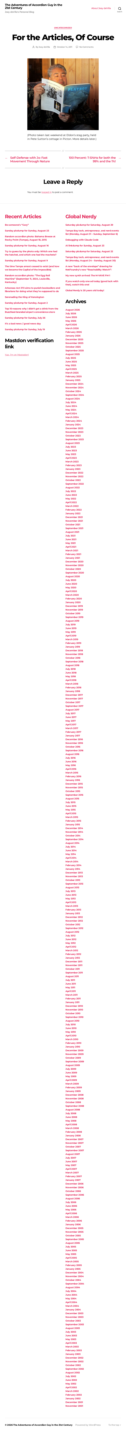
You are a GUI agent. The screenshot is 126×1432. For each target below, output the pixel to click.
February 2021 (73, 554)
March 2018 (71, 683)
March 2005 (72, 1261)
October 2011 (72, 969)
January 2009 (73, 1091)
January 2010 (72, 1046)
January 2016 (72, 780)
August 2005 (72, 1243)
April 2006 (71, 1213)
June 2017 (70, 717)
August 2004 (72, 1287)
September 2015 (74, 795)
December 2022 (74, 472)
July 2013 (70, 891)
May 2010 (70, 1032)
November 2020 (74, 565)
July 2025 (70, 358)
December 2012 (74, 917)
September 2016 (74, 750)
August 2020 (72, 576)
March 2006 (72, 1217)
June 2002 (71, 1380)
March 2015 (71, 817)
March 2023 (72, 461)
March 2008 (72, 1128)
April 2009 (71, 1080)
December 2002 (74, 1357)
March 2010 (71, 1039)
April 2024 (71, 413)
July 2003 (70, 1332)
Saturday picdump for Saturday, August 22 (89, 251)
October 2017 (72, 702)
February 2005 (73, 1265)
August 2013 (72, 887)
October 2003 (73, 1320)
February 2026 (73, 332)
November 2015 (74, 787)
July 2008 (70, 1113)
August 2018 (72, 665)
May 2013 (70, 898)
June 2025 (71, 361)
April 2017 (70, 724)
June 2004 (71, 1295)
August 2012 (72, 932)
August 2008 (72, 1109)
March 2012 (71, 950)
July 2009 (70, 1069)
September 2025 (74, 350)
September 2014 (74, 839)
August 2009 (72, 1065)
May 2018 (70, 676)
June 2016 (70, 761)
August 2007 (72, 1154)
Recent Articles (23, 216)
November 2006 (74, 1187)
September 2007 (74, 1150)
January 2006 (73, 1224)
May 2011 (70, 987)
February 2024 (73, 421)
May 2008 (70, 1120)
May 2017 (70, 721)
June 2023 (71, 450)
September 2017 (74, 706)
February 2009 (73, 1087)
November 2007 (74, 1143)
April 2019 (70, 635)
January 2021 (72, 558)
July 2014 (70, 846)
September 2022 (74, 484)
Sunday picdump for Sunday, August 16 (26, 245)
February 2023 (73, 465)
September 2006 (74, 1195)
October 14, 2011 (64, 47)
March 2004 (72, 1306)
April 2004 (71, 1302)
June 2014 (71, 850)
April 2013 (70, 902)
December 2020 (74, 561)
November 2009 (74, 1054)
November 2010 (74, 1009)
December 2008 (74, 1095)
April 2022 (71, 502)
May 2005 (70, 1254)
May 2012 (70, 943)
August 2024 (72, 398)
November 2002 (74, 1361)
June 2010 (71, 1028)
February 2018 (73, 687)
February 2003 (73, 1350)
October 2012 (72, 924)
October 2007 (73, 1146)
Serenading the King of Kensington (24, 297)
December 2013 (74, 872)
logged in (46, 192)
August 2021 (72, 532)
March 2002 (72, 1391)
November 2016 (74, 743)
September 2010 (74, 1017)
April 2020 (71, 591)
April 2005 (71, 1257)
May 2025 (70, 365)
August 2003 (72, 1328)
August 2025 (72, 354)
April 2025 (71, 369)
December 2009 (74, 1050)
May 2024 (70, 409)
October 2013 (72, 880)
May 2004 (70, 1298)
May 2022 (70, 498)
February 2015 (73, 821)
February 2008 (73, 1132)
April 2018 (70, 680)
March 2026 (72, 328)
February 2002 (73, 1394)
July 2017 (70, 713)
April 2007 (71, 1169)
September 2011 (74, 972)
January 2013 (72, 913)
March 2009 (72, 1083)
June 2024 (71, 406)
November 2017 (74, 698)
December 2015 (74, 783)
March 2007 (72, 1172)
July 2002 (70, 1376)
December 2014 (74, 828)
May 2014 (70, 854)
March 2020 (72, 595)
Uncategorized (63, 28)
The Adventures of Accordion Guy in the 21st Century (33, 6)
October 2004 (73, 1280)
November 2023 (74, 432)
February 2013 (73, 909)
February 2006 (73, 1220)
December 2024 (74, 384)
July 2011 (70, 980)
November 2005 (74, 1232)
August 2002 (72, 1372)
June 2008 (71, 1117)
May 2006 (70, 1209)
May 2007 (70, 1165)
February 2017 (73, 732)
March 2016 (71, 772)
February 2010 (73, 1043)
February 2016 (73, 776)
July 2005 (70, 1246)
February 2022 (73, 509)
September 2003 (74, 1324)
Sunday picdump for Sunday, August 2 (26, 303)
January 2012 (72, 958)
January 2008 (73, 1135)
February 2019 (73, 643)
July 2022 (70, 491)
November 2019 (74, 609)
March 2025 (72, 372)
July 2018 (70, 669)
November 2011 (73, 965)
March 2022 (72, 506)
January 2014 (72, 869)
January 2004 (73, 1309)
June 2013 (70, 895)
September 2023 (74, 439)
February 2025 (73, 376)
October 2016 (72, 746)
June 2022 (71, 495)
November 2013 (74, 876)
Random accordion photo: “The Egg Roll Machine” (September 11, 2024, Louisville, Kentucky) (27, 279)
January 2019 (72, 646)
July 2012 (70, 935)
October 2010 (72, 1013)
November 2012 (74, 920)
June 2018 (71, 672)
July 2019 (70, 624)
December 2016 (74, 739)
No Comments (86, 47)
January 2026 (72, 335)
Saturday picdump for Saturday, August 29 (89, 225)
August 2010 (72, 1020)
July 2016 (70, 758)
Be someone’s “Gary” (17, 225)
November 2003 (74, 1317)
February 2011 (73, 998)
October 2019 (72, 613)
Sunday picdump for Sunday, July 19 (25, 329)
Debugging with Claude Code (81, 239)
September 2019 (74, 617)
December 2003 (74, 1313)
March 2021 (71, 550)
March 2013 (71, 906)
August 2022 (72, 487)
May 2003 (70, 1339)
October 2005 (73, 1235)
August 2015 (72, 798)
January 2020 (73, 602)
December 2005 (74, 1228)
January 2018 (72, 691)
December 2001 (74, 1402)
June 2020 (71, 584)
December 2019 (74, 606)
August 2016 (72, 754)
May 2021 (70, 543)
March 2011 (71, 995)
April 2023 (71, 458)
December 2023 (74, 428)
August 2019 (72, 621)
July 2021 (70, 535)
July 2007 (70, 1157)
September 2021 (74, 528)
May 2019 (70, 632)
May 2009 (70, 1076)
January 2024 (73, 424)
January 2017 (72, 735)
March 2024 (72, 417)
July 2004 (70, 1291)
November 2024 (74, 387)
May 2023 (70, 454)
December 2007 (74, 1139)
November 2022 (74, 476)
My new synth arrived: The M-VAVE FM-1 (87, 275)
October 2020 (73, 569)
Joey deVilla (44, 47)
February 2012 (73, 954)
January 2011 (72, 1002)
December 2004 (74, 1272)
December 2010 (74, 1006)
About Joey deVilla (101, 8)
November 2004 (74, 1276)
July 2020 (70, 580)
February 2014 (73, 865)
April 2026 (71, 324)
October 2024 (73, 391)
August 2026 (72, 309)
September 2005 (74, 1239)
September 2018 (74, 661)
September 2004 (74, 1283)
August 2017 (72, 709)
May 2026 (70, 321)
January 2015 (72, 824)
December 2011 (73, 961)
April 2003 (71, 1343)
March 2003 (72, 1346)
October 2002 (73, 1365)
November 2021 (74, 521)
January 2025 (72, 380)
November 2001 (74, 1406)
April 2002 (71, 1387)
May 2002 (70, 1383)
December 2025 (74, 339)
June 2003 (71, 1335)
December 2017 (74, 695)
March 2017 (71, 728)
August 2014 (72, 843)
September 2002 (74, 1369)
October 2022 (73, 480)
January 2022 (72, 513)
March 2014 (71, 861)
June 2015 (70, 806)
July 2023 (70, 446)
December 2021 (74, 517)
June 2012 (70, 939)
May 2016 (70, 765)
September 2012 (74, 928)
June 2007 (71, 1161)
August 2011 (72, 976)
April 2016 (70, 769)
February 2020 (73, 598)
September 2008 (74, 1106)
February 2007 (73, 1176)
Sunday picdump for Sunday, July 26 (25, 317)
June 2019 (70, 628)
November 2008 (74, 1098)
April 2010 (70, 1035)
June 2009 (71, 1072)
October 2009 (73, 1058)
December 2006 (74, 1183)
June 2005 (71, 1250)
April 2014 (70, 858)
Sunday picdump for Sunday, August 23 (27, 230)
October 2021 (72, 524)
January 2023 (72, 469)
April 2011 (70, 991)
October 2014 (72, 835)
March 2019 (71, 639)
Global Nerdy (80, 216)
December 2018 (74, 650)
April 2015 (70, 813)
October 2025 (73, 347)
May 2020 (70, 587)
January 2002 (73, 1398)
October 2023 (73, 435)
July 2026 (70, 313)
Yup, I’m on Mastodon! (17, 354)
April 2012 (70, 946)
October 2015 (72, 791)
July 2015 (70, 802)
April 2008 (71, 1124)
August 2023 (72, 443)
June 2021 (70, 539)
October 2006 (73, 1191)
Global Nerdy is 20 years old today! (84, 290)
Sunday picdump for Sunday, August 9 (26, 260)
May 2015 (70, 809)
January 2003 (73, 1354)
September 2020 (74, 572)
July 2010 (70, 1024)
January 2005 (73, 1269)
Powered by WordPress (88, 1425)
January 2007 (73, 1180)
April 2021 (70, 546)
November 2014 (74, 832)
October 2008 (73, 1102)
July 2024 (70, 402)
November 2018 (74, 654)
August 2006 (72, 1198)
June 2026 (71, 317)
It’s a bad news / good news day (23, 323)
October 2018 (72, 658)
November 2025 (74, 343)
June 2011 (70, 983)
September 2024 (74, 395)
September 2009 (74, 1061)
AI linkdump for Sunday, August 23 (84, 245)
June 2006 (71, 1206)
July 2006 (70, 1202)
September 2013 (74, 883)
